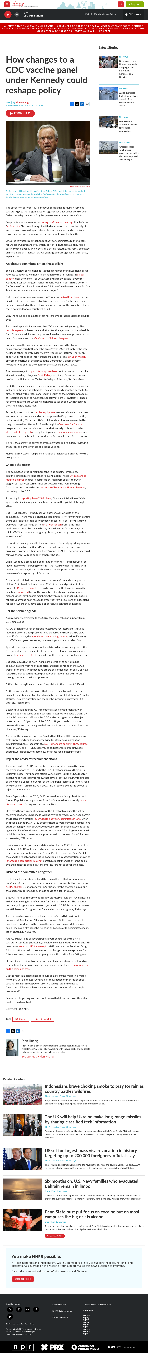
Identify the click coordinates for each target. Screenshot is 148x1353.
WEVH (86, 1322)
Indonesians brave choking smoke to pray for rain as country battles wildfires (94, 1088)
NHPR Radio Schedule (62, 1311)
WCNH (86, 1315)
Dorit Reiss (44, 375)
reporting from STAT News (36, 498)
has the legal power (45, 412)
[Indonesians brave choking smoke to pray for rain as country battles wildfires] (22, 1094)
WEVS (86, 1334)
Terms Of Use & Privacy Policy (97, 1304)
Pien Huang (22, 102)
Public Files (88, 1310)
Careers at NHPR (60, 1317)
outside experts (14, 330)
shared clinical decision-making (24, 860)
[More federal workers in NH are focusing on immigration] (108, 122)
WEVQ (86, 1332)
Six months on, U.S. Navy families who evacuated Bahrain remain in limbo (91, 1183)
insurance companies (70, 432)
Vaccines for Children (71, 424)
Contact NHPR (59, 1304)
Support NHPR (23, 1278)
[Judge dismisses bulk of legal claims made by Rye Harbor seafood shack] (108, 93)
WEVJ (86, 1325)
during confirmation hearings (57, 222)
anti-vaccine (14, 226)
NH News (123, 56)
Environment (125, 142)
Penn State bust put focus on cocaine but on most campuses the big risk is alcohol (92, 1214)
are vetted (23, 591)
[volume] (16, 14)
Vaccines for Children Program (51, 338)
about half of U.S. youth (19, 432)
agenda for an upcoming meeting (50, 636)
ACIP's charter (14, 886)
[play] (8, 14)
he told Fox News (69, 297)
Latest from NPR (42, 1019)
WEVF (86, 1320)
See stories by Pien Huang (38, 1056)
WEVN (86, 1327)
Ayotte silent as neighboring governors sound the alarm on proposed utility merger (129, 153)
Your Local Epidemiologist (33, 946)
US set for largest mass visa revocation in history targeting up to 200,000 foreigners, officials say (91, 1153)
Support (136, 4)
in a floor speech (52, 524)
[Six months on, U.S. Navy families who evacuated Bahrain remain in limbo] (22, 1189)
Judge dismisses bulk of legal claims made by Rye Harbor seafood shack (128, 99)
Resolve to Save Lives (29, 588)
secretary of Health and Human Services (62, 487)
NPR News (20, 1019)
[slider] (21, 14)
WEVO (86, 1329)
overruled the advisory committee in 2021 (58, 818)
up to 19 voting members (43, 371)
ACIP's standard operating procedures (65, 743)
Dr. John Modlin (77, 356)
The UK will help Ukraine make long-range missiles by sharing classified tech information (93, 1119)
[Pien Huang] (12, 1047)
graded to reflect (26, 655)
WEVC (86, 1318)
